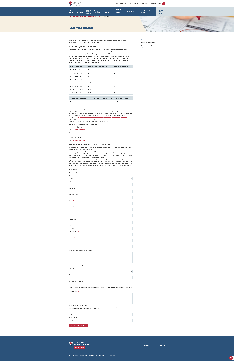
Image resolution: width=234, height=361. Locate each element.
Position (71, 274)
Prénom (71, 182)
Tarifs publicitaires (145, 50)
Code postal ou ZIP (74, 231)
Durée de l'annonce (74, 317)
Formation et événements (107, 11)
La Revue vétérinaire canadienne (148, 42)
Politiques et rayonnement (97, 11)
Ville (70, 213)
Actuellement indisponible (80, 11)
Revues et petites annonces (88, 12)
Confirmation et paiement (78, 325)
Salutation (71, 175)
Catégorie (71, 268)
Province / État (73, 219)
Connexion (147, 3)
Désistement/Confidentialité (102, 355)
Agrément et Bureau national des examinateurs (146, 11)
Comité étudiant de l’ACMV (132, 3)
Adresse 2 (71, 206)
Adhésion (142, 3)
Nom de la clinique (73, 194)
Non (71, 285)
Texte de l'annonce (74, 291)
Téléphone (72, 237)
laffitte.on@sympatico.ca (79, 129)
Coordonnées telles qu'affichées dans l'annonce (80, 250)
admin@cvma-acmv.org (81, 344)
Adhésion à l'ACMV (71, 11)
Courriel (71, 244)
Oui (71, 283)
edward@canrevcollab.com (80, 140)
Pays (70, 225)
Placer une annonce (146, 47)
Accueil (70, 16)
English (159, 3)
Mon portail (153, 3)
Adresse (71, 200)
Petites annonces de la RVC (94, 16)
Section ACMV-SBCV (161, 12)
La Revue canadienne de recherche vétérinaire (151, 44)
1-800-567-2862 (79, 342)
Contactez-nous (79, 347)
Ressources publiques (121, 3)
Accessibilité (112, 355)
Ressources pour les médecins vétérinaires (118, 12)
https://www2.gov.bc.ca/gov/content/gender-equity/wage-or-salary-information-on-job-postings (102, 117)
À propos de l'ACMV (129, 11)
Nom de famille (73, 188)
